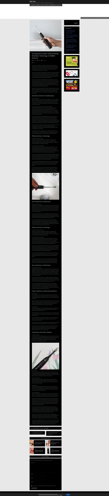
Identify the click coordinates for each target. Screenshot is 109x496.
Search (67, 21)
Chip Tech (33, 1)
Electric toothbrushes (36, 428)
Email (32, 477)
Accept (68, 494)
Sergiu (39, 60)
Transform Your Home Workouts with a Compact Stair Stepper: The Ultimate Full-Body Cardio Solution (72, 36)
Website (32, 481)
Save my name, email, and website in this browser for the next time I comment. (44, 485)
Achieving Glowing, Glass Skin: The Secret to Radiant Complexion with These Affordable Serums (71, 46)
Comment (33, 462)
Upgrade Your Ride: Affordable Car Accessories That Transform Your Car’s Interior (72, 50)
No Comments (44, 60)
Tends (34, 62)
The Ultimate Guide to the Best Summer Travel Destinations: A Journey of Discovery (70, 31)
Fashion (52, 441)
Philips (42, 428)
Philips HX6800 (46, 428)
